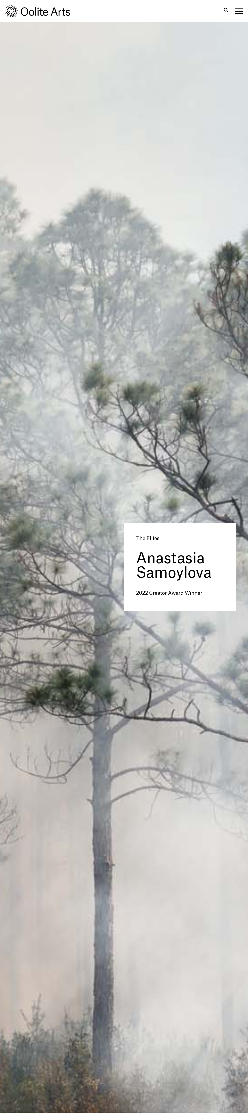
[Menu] (237, 11)
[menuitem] (226, 11)
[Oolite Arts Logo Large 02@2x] (40, 11)
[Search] (226, 11)
